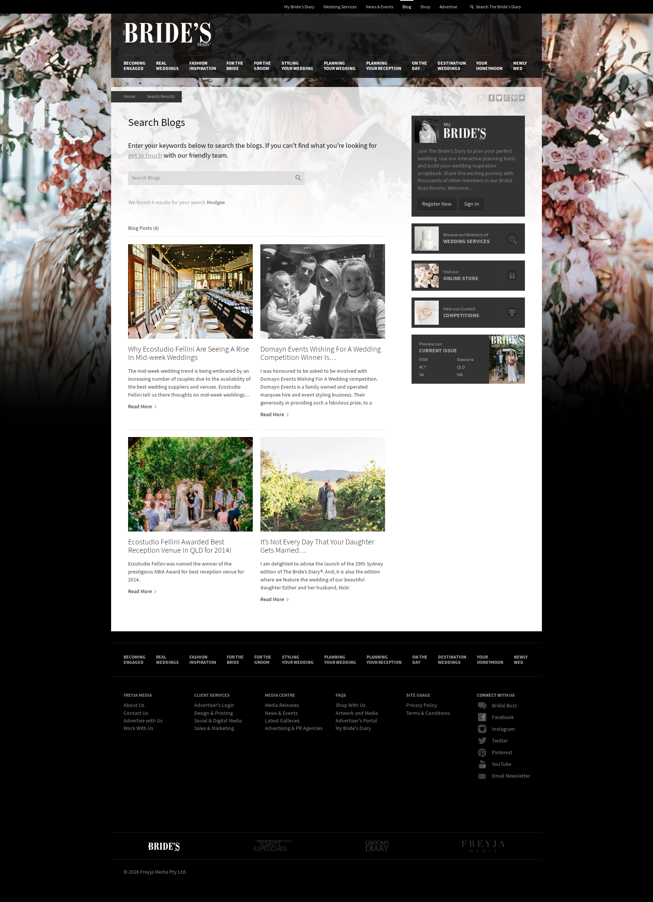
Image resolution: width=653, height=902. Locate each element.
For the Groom (262, 65)
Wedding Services (340, 7)
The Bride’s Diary (167, 34)
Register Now (437, 204)
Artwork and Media (357, 713)
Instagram (503, 729)
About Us (134, 705)
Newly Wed (520, 65)
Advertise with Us (143, 721)
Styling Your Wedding (297, 65)
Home (129, 96)
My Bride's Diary (299, 7)
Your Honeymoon (489, 65)
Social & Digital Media (218, 721)
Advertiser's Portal (356, 721)
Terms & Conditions (428, 713)
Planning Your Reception (383, 65)
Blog (406, 7)
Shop (425, 7)
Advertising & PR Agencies (294, 728)
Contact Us (136, 713)
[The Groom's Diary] (377, 846)
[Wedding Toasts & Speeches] (272, 846)
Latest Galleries (282, 721)
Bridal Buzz (504, 705)
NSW (423, 360)
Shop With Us (350, 705)
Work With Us (138, 728)
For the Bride (234, 65)
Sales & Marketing (214, 728)
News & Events (379, 7)
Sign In (471, 204)
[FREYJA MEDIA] (484, 846)
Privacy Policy (421, 705)
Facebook (503, 717)
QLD (461, 367)
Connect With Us (496, 695)
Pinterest (502, 752)
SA (421, 375)
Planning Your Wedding (340, 65)
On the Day (419, 65)
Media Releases (282, 705)
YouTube (501, 764)
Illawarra (465, 360)
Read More (140, 406)
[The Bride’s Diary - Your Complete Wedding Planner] (163, 846)
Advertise (448, 7)
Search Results (161, 96)
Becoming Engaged (134, 65)
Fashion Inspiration (202, 65)
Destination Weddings (452, 65)
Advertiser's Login (214, 705)
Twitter (500, 741)
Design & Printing (213, 713)
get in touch (145, 155)
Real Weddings (167, 65)
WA (460, 375)
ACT (422, 367)
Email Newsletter (511, 776)
